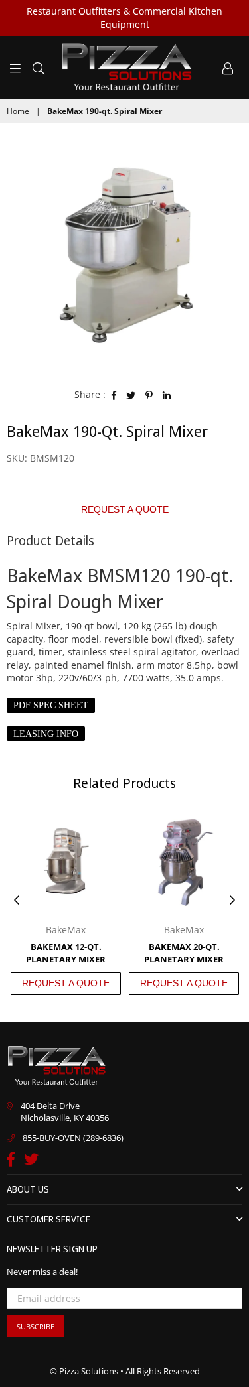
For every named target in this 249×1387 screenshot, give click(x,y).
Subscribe (35, 1326)
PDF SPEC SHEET (50, 705)
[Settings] (227, 67)
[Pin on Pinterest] (149, 394)
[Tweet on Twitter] (131, 394)
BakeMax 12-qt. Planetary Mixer (66, 953)
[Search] (38, 67)
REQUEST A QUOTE (125, 509)
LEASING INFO (45, 734)
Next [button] (232, 901)
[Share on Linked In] (167, 394)
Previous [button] (17, 901)
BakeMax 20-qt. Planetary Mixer (184, 953)
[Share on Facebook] (114, 394)
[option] (124, 253)
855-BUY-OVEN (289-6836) (73, 1138)
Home (18, 111)
